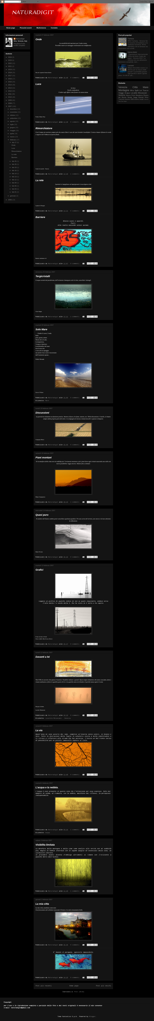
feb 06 (14, 186)
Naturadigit (53, 78)
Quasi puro (42, 514)
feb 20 (14, 164)
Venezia (122, 87)
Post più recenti (44, 986)
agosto (12, 121)
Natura (128, 95)
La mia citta (42, 903)
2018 (10, 72)
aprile (12, 133)
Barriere (40, 217)
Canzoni (146, 99)
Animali (141, 97)
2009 (10, 100)
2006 (10, 200)
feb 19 (14, 167)
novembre (14, 112)
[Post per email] (83, 78)
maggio (13, 130)
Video (125, 101)
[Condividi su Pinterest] (96, 78)
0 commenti (74, 78)
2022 (10, 63)
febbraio (13, 140)
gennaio (13, 196)
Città (135, 87)
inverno (136, 99)
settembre (14, 118)
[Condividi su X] (92, 78)
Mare (47, 401)
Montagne (123, 90)
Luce (38, 84)
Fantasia (131, 39)
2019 (10, 69)
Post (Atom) (79, 992)
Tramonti (121, 99)
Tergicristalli (43, 276)
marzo (12, 137)
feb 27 (14, 142)
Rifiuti (146, 97)
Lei (140, 90)
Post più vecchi (103, 986)
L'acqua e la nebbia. (47, 787)
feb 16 (14, 170)
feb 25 (14, 161)
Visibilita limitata (45, 844)
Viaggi (121, 93)
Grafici (39, 569)
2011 (10, 94)
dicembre (13, 109)
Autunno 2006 (129, 99)
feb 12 (14, 180)
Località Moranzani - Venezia (58, 718)
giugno (12, 127)
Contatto (54, 28)
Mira (132, 90)
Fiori (122, 101)
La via (39, 730)
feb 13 (14, 177)
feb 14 (14, 173)
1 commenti (74, 174)
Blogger (92, 1016)
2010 (10, 97)
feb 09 (14, 183)
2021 (10, 66)
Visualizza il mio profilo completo (19, 44)
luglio (12, 124)
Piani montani (44, 457)
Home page (10, 28)
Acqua (47, 833)
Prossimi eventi (26, 28)
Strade (129, 97)
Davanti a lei (43, 656)
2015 (10, 82)
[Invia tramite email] (88, 78)
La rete (40, 180)
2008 (10, 103)
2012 (10, 91)
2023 (10, 60)
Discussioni (42, 412)
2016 (10, 79)
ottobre (13, 115)
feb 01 (14, 192)
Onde (39, 39)
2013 (10, 88)
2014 (10, 85)
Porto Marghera (137, 95)
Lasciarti (131, 65)
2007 (10, 106)
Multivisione (41, 28)
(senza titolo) (132, 52)
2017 (10, 75)
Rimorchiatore (44, 128)
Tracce (145, 90)
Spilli (137, 90)
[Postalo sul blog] (90, 78)
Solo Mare (41, 329)
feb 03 (14, 189)
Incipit (141, 99)
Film (119, 101)
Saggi (135, 97)
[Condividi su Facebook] (94, 78)
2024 (10, 57)
